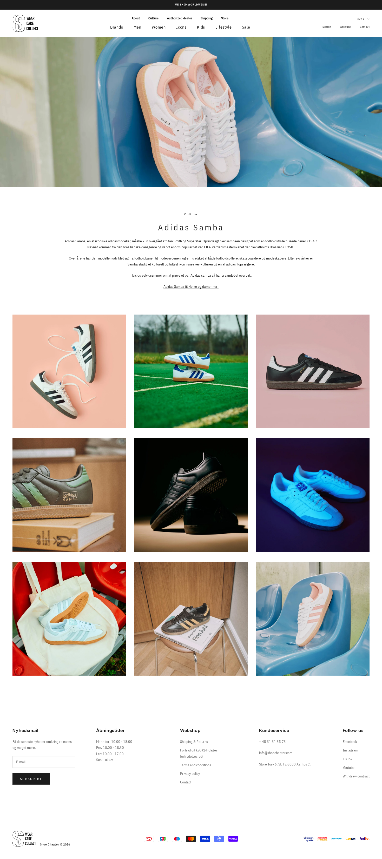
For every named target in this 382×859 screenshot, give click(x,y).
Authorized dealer (179, 18)
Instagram (350, 750)
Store (225, 18)
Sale (246, 27)
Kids (201, 27)
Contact (185, 782)
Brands (116, 27)
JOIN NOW (64, 829)
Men (137, 27)
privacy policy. (88, 844)
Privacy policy (190, 773)
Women (159, 27)
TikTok (347, 759)
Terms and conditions (195, 765)
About (136, 18)
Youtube (348, 767)
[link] (64, 737)
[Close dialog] (115, 715)
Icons (181, 27)
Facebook (350, 741)
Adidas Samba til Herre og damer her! (191, 286)
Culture (153, 18)
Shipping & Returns (194, 741)
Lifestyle (223, 27)
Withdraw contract (356, 776)
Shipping (207, 18)
